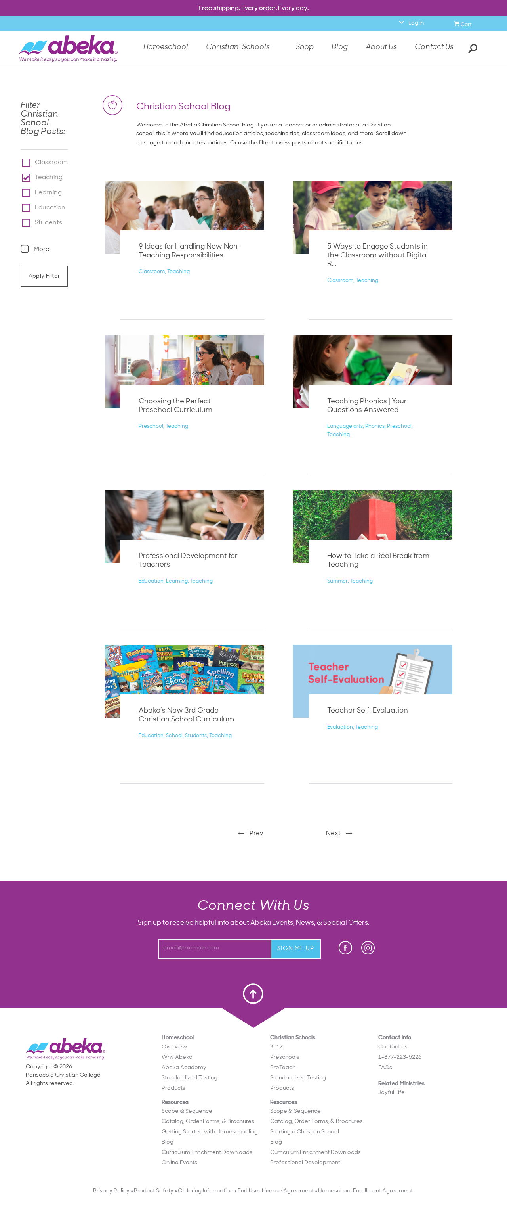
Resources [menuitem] (210, 1133)
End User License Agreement (276, 1191)
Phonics (375, 426)
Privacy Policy (111, 1191)
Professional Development (305, 1163)
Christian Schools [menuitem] (316, 1100)
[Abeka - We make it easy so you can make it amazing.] (68, 49)
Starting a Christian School (304, 1132)
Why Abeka (177, 1057)
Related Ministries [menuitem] (401, 1088)
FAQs (385, 1068)
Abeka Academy (184, 1068)
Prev (256, 833)
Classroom (51, 162)
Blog (340, 48)
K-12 (276, 1047)
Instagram (368, 947)
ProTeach (282, 1068)
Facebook (346, 948)
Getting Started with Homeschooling (210, 1132)
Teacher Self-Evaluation (367, 711)
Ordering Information (205, 1191)
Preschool (151, 426)
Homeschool (165, 48)
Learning (48, 193)
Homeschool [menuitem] (210, 1100)
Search (471, 48)
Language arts (345, 426)
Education (50, 208)
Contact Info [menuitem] (399, 1053)
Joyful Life (391, 1093)
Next (333, 833)
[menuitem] (210, 1047)
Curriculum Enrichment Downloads (207, 1153)
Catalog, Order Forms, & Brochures (208, 1122)
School (174, 735)
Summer (337, 581)
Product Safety (153, 1191)
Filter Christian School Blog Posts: (43, 119)
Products (173, 1088)
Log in (416, 23)
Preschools (284, 1057)
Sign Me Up (295, 949)
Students (48, 223)
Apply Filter (44, 276)
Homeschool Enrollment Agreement (365, 1191)
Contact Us (434, 47)
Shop (305, 48)
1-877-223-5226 (399, 1057)
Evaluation (340, 727)
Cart (467, 23)
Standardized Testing (189, 1078)
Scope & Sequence (187, 1111)
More (42, 249)
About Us (381, 48)
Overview (174, 1047)
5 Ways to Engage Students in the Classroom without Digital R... (377, 255)
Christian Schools (238, 48)
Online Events (179, 1163)
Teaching (49, 177)
